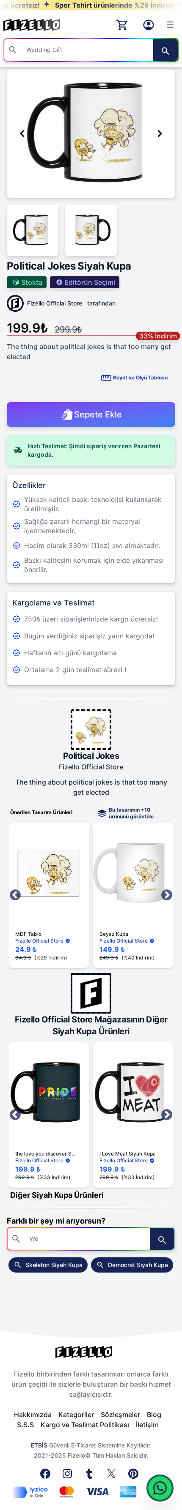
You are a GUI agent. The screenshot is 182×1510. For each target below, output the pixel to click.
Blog (154, 1414)
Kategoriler (76, 1414)
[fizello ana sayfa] (39, 25)
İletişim (147, 1424)
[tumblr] (91, 1476)
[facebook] (47, 1476)
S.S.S (25, 1424)
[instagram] (69, 1476)
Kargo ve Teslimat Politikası (85, 1424)
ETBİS (39, 1445)
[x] (113, 1476)
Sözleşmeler (120, 1414)
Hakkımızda (33, 1414)
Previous (15, 895)
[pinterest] (135, 1476)
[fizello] (91, 1352)
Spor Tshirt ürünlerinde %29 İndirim (99, 5)
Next (166, 895)
